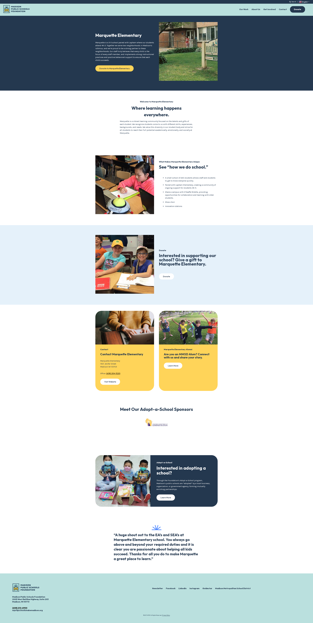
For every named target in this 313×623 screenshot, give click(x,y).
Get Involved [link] (269, 9)
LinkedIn (182, 588)
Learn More (173, 365)
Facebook (170, 588)
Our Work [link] (243, 9)
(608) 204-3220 (113, 373)
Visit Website (110, 381)
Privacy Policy (166, 615)
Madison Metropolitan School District (233, 588)
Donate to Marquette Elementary (114, 68)
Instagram (194, 588)
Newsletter (157, 588)
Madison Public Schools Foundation (16, 9)
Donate (166, 276)
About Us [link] (256, 9)
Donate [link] (297, 9)
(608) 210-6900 (19, 608)
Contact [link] (283, 9)
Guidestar (207, 588)
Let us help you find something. (273, 1)
